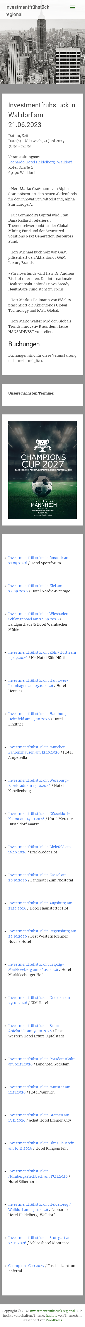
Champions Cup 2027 (26, 1265)
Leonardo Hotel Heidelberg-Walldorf (40, 162)
